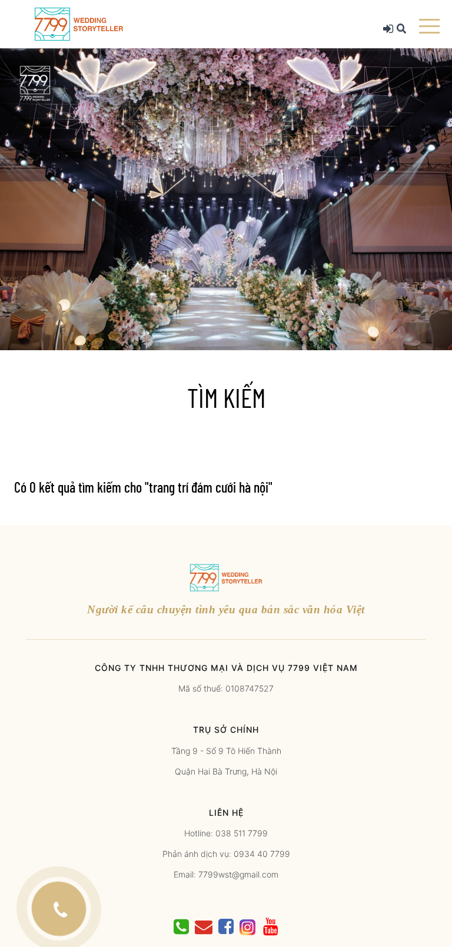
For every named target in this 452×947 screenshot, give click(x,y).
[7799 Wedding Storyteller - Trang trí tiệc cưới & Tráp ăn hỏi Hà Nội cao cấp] (79, 23)
